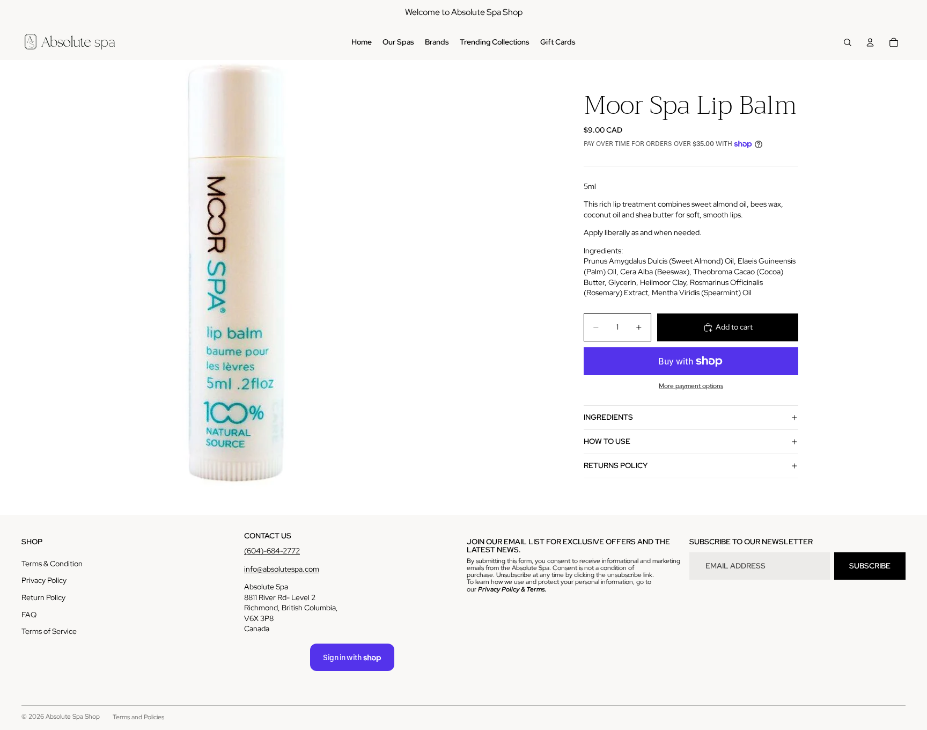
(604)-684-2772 (272, 551)
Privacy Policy (44, 580)
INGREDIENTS (608, 417)
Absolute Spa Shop (73, 716)
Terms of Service (49, 631)
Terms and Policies (138, 717)
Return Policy (43, 597)
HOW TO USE (607, 441)
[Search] (847, 42)
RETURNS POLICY (616, 465)
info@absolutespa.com (281, 569)
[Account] (870, 42)
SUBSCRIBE (870, 566)
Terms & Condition (52, 563)
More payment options (691, 386)
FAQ (28, 614)
